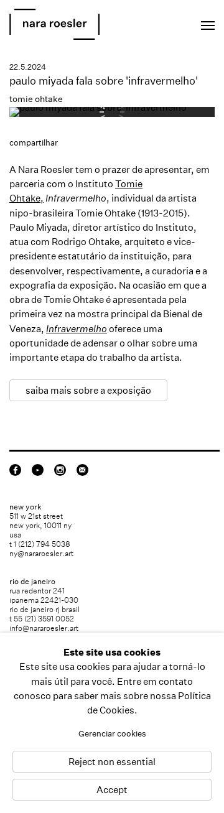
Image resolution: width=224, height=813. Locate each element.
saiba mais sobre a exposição (88, 390)
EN (152, 22)
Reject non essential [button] (112, 762)
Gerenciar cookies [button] (112, 733)
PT (169, 22)
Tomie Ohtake (105, 213)
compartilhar (33, 142)
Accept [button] (112, 790)
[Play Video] (99, 107)
